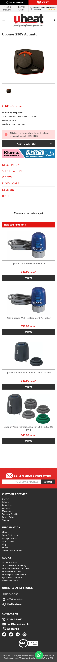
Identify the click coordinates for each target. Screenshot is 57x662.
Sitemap (5, 520)
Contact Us (7, 505)
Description (11, 165)
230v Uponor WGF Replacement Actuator (29, 317)
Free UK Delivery (7, 8)
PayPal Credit (21, 8)
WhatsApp (12, 628)
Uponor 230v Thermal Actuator (28, 263)
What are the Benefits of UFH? (15, 568)
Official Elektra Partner (12, 550)
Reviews (5, 547)
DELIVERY (8, 189)
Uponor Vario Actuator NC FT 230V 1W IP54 (28, 372)
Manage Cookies (9, 538)
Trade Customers (10, 535)
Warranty (6, 508)
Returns (5, 502)
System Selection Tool (12, 577)
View (28, 277)
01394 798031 (16, 2)
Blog (4, 544)
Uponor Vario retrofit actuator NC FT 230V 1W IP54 (28, 428)
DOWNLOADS (11, 183)
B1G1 (5, 196)
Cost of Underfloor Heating (14, 565)
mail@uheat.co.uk (17, 624)
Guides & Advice (9, 562)
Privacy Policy (8, 517)
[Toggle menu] (4, 19)
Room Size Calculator (11, 571)
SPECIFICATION (12, 171)
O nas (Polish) (8, 541)
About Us (6, 532)
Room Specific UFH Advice (14, 574)
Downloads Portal (10, 580)
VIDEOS (7, 177)
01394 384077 (14, 619)
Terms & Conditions (11, 514)
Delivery (5, 499)
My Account (7, 511)
